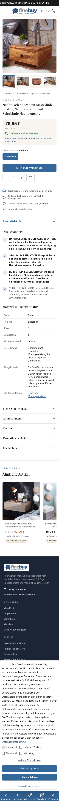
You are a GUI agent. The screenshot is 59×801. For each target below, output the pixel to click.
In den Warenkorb (31, 168)
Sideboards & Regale (25, 94)
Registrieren (10, 613)
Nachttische (45, 94)
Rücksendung (10, 654)
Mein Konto (9, 608)
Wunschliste (29, 796)
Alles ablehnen (29, 777)
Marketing (28, 753)
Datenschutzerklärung (14, 741)
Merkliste (8, 624)
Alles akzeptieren (29, 768)
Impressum (8, 733)
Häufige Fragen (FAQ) (14, 649)
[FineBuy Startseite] (25, 11)
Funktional (11, 753)
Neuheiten (17, 799)
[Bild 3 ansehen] (36, 81)
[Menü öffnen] (6, 11)
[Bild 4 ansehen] (50, 81)
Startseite (7, 94)
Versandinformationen (15, 643)
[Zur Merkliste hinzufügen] (30, 178)
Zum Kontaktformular (21, 594)
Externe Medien (32, 747)
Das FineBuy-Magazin (15, 629)
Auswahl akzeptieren (29, 786)
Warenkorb (41, 796)
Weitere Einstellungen (29, 760)
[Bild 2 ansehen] (22, 81)
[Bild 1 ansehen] (9, 81)
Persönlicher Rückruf (14, 659)
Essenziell (11, 747)
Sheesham (10, 156)
